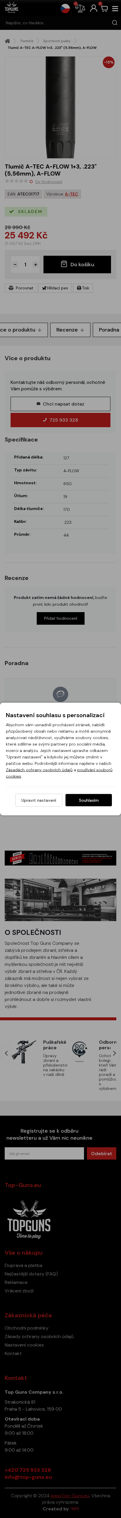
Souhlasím (89, 800)
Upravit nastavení (38, 800)
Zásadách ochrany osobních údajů (39, 769)
